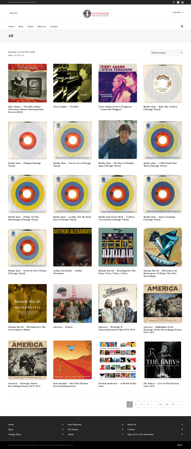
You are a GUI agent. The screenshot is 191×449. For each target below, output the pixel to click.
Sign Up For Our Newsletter (141, 434)
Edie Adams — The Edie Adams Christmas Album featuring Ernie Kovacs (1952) (26, 109)
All (22, 55)
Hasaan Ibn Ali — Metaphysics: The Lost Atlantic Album (27, 328)
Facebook (174, 2)
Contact (131, 429)
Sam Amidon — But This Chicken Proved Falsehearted (70, 384)
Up (178, 445)
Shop (10, 429)
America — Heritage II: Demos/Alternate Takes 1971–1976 (116, 328)
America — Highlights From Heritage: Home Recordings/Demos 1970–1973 (163, 330)
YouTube (182, 2)
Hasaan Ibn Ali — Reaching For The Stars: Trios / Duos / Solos (117, 272)
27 (173, 404)
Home (11, 424)
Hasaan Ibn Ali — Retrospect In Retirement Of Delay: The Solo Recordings (160, 273)
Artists (71, 434)
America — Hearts (63, 327)
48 (19, 55)
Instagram (178, 2)
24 (15, 55)
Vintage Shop (14, 434)
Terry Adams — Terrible (66, 106)
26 (167, 404)
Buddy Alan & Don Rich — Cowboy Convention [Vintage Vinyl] (116, 218)
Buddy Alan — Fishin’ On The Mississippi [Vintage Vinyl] (23, 218)
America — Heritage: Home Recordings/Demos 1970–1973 (24, 384)
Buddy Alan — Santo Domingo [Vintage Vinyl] (159, 218)
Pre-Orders (73, 429)
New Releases (74, 424)
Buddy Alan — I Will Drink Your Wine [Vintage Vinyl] (160, 164)
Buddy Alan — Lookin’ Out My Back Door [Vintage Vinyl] (72, 218)
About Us (132, 424)
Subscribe (177, 12)
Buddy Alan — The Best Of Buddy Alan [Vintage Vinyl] (116, 164)
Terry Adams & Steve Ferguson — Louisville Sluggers (114, 108)
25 (160, 404)
